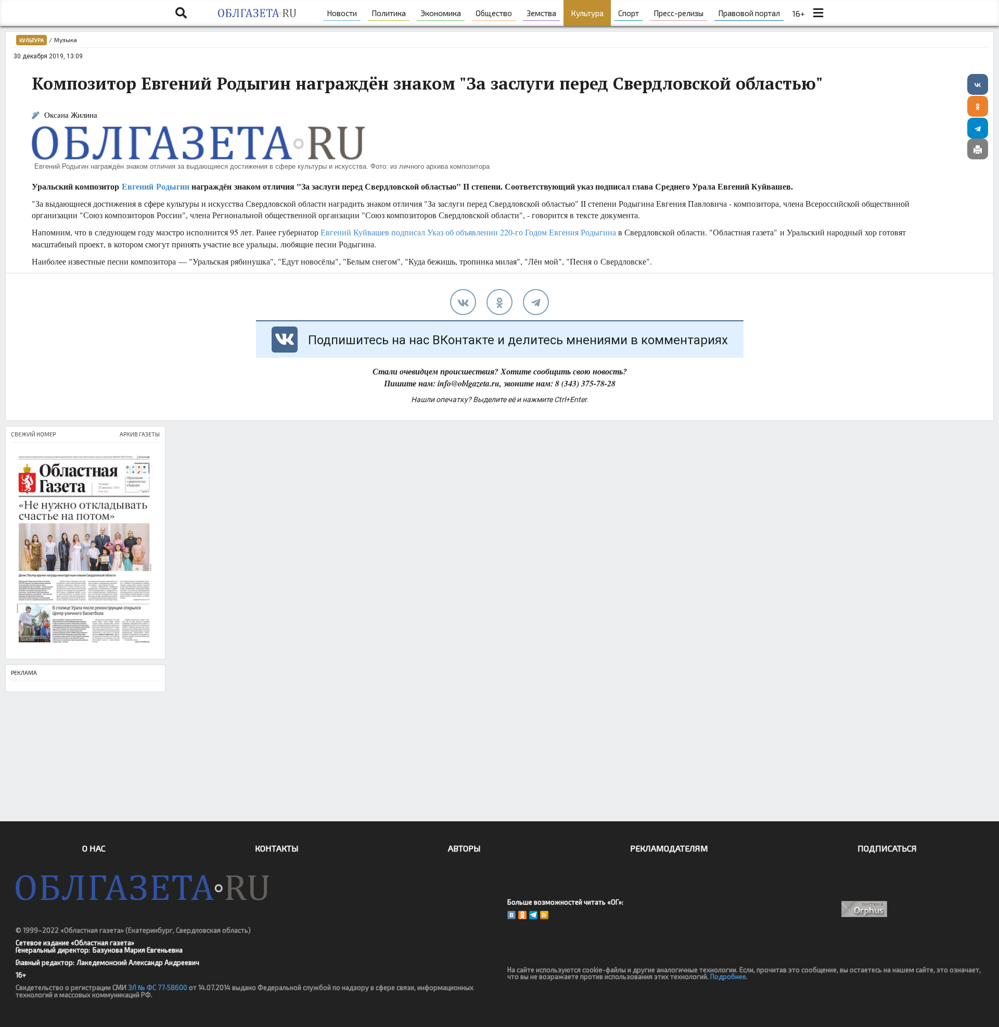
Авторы (464, 848)
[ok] (499, 302)
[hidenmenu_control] (818, 13)
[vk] (463, 302)
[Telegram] (977, 128)
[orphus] (865, 909)
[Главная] (256, 13)
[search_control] (181, 13)
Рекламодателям (669, 848)
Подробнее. (729, 976)
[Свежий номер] (85, 550)
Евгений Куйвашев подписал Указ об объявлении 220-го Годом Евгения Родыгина (468, 232)
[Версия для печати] (977, 149)
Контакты (277, 848)
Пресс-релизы (678, 13)
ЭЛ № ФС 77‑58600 (157, 987)
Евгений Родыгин (155, 186)
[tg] (536, 302)
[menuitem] (341, 13)
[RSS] (544, 915)
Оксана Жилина (70, 115)
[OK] (522, 915)
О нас (94, 848)
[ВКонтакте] (977, 84)
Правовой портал (749, 13)
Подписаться (887, 848)
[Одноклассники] (977, 106)
